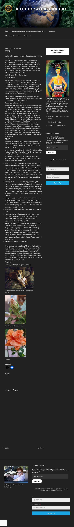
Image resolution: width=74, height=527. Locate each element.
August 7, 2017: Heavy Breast (57, 125)
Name (47, 166)
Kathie (18, 48)
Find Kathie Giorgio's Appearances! (57, 51)
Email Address (50, 174)
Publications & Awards (12, 36)
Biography (52, 31)
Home (6, 31)
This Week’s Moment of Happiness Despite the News (28, 31)
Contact (26, 36)
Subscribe (51, 152)
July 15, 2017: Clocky (54, 122)
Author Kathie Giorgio (41, 8)
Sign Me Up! (57, 183)
